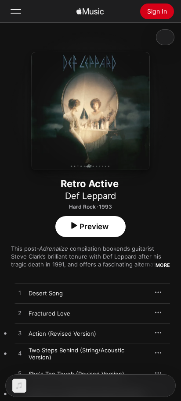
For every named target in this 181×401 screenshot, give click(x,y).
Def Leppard (90, 196)
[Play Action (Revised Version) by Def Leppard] (20, 333)
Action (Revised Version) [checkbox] (62, 333)
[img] (90, 11)
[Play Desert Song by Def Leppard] (20, 293)
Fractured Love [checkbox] (49, 313)
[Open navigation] (15, 11)
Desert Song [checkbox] (46, 293)
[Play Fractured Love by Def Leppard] (20, 313)
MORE (163, 265)
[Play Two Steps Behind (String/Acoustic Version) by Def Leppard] (20, 354)
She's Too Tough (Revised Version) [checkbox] (76, 373)
